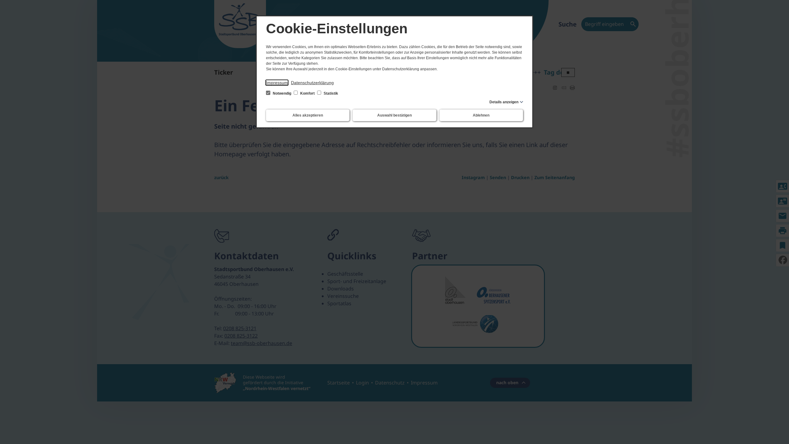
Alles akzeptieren (307, 115)
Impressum (277, 82)
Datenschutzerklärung (312, 82)
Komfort (307, 93)
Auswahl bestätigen (394, 115)
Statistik (330, 93)
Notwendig (282, 93)
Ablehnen (481, 115)
